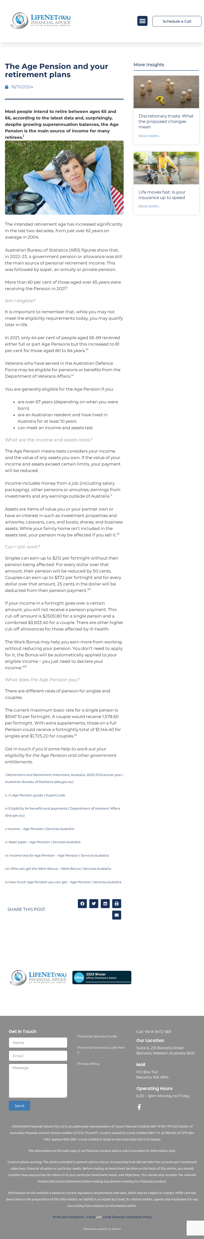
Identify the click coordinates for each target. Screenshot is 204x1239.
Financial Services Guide (97, 1036)
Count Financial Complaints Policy (127, 1217)
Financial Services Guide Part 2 (101, 1049)
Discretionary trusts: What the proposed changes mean (166, 121)
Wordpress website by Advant (102, 1229)
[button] (142, 21)
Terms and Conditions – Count (74, 1217)
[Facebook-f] (139, 1107)
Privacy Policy (88, 1064)
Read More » (149, 136)
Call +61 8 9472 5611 (153, 1031)
